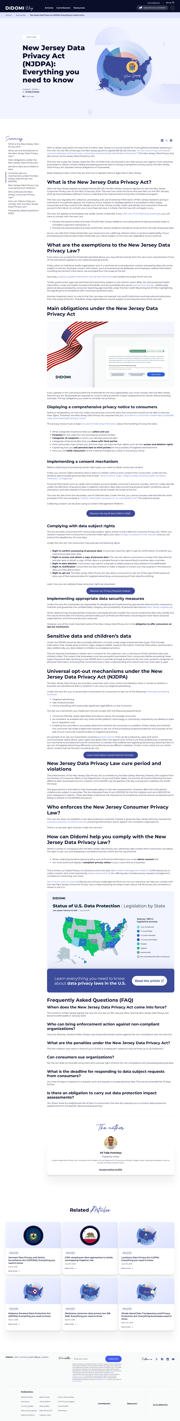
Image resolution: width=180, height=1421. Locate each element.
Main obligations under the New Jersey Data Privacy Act (23, 161)
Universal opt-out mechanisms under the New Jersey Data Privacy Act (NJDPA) (23, 177)
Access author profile (110, 1169)
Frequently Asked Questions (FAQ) (23, 212)
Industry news (45, 1415)
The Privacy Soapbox (66, 1402)
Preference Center (78, 1376)
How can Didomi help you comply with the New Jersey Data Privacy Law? (23, 204)
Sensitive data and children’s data (23, 168)
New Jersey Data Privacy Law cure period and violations (23, 186)
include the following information (99, 424)
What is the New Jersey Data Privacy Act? (23, 145)
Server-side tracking (66, 1397)
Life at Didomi (45, 1402)
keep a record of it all (99, 873)
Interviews (25, 1402)
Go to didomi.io (160, 1404)
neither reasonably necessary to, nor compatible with (109, 498)
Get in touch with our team (61, 881)
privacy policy (77, 1381)
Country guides (27, 1406)
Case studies (63, 1406)
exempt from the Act (143, 285)
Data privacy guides (29, 1411)
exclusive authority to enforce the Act (67, 822)
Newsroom (62, 1411)
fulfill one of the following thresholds (141, 213)
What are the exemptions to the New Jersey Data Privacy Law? (23, 153)
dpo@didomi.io (101, 1379)
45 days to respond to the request (138, 534)
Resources (79, 8)
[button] (169, 2)
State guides (21, 15)
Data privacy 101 (46, 1411)
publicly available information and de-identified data (85, 276)
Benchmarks (45, 1397)
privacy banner (107, 737)
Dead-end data (27, 1397)
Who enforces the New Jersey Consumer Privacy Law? (21, 195)
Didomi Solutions (28, 1415)
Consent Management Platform (132, 870)
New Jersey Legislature (159, 607)
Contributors (63, 8)
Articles (49, 8)
